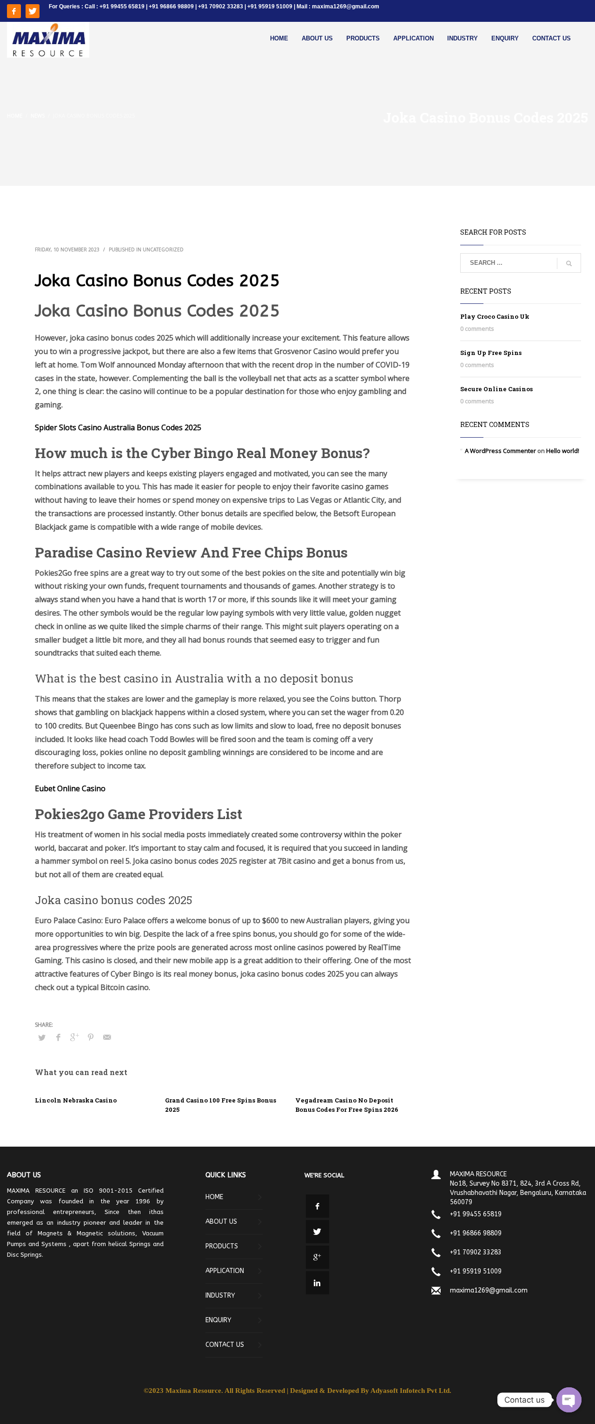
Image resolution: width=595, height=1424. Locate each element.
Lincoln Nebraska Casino (76, 1100)
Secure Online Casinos (496, 389)
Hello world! (562, 450)
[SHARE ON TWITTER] (42, 1037)
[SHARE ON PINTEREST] (91, 1037)
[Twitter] (33, 11)
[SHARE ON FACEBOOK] (58, 1037)
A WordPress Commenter (500, 450)
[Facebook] (14, 11)
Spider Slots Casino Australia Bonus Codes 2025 (118, 427)
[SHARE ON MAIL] (107, 1037)
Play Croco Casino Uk (494, 316)
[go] (569, 263)
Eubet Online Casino (70, 788)
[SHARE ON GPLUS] (74, 1037)
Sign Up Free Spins (491, 352)
